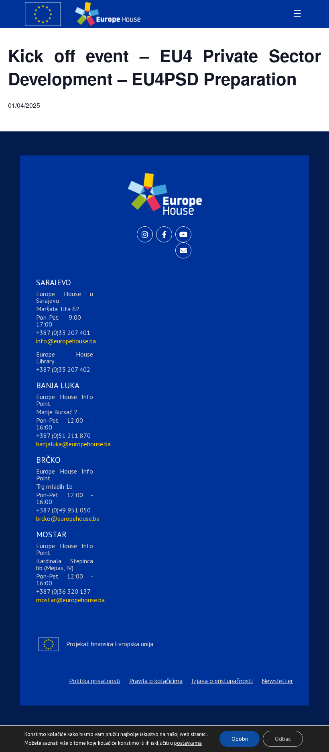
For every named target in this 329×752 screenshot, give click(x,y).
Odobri (240, 738)
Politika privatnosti (94, 681)
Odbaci (283, 738)
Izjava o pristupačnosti (222, 681)
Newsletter (277, 681)
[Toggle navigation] (296, 14)
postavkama (182, 741)
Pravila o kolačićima (156, 681)
